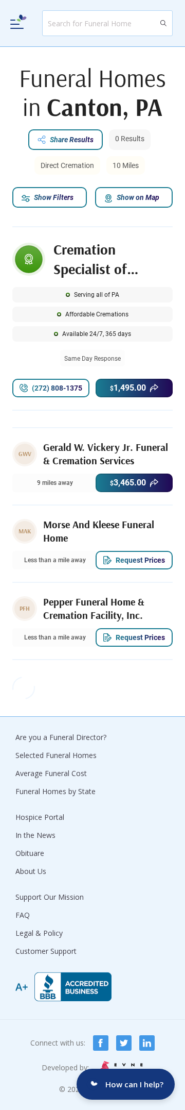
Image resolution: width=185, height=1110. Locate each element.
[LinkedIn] (147, 1043)
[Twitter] (124, 1043)
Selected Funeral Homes (56, 755)
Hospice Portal (39, 817)
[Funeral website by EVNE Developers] (120, 1067)
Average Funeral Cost (51, 773)
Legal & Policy (39, 933)
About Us (30, 871)
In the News (35, 835)
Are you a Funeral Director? (60, 737)
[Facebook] (100, 1043)
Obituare (29, 853)
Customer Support (46, 951)
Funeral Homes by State (55, 791)
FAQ (22, 915)
